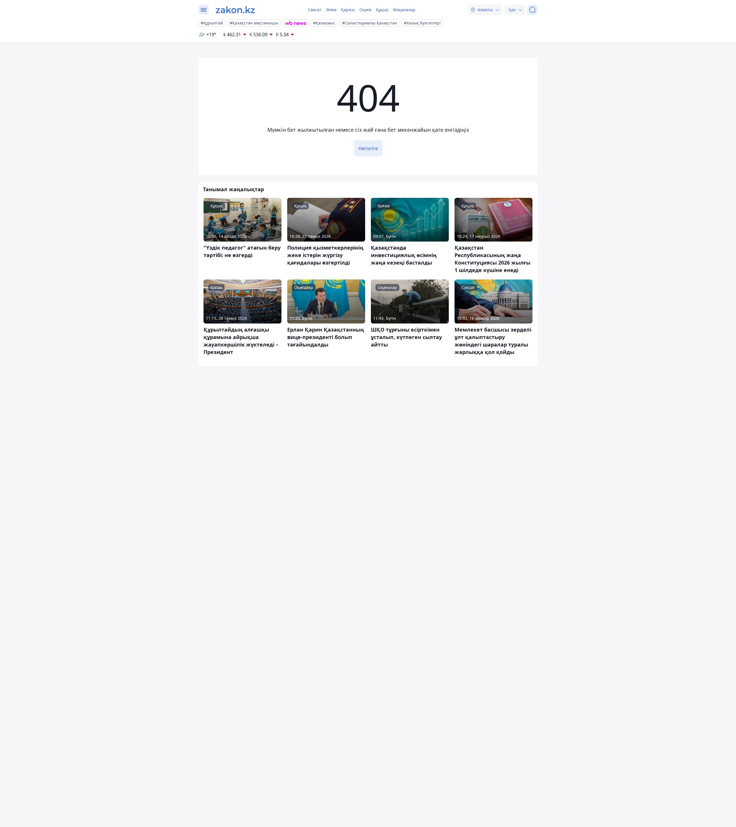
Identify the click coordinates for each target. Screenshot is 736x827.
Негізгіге (368, 148)
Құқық (382, 9)
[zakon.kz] (235, 9)
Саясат (314, 9)
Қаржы (348, 9)
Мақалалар (404, 9)
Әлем (331, 9)
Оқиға (365, 9)
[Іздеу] (532, 10)
